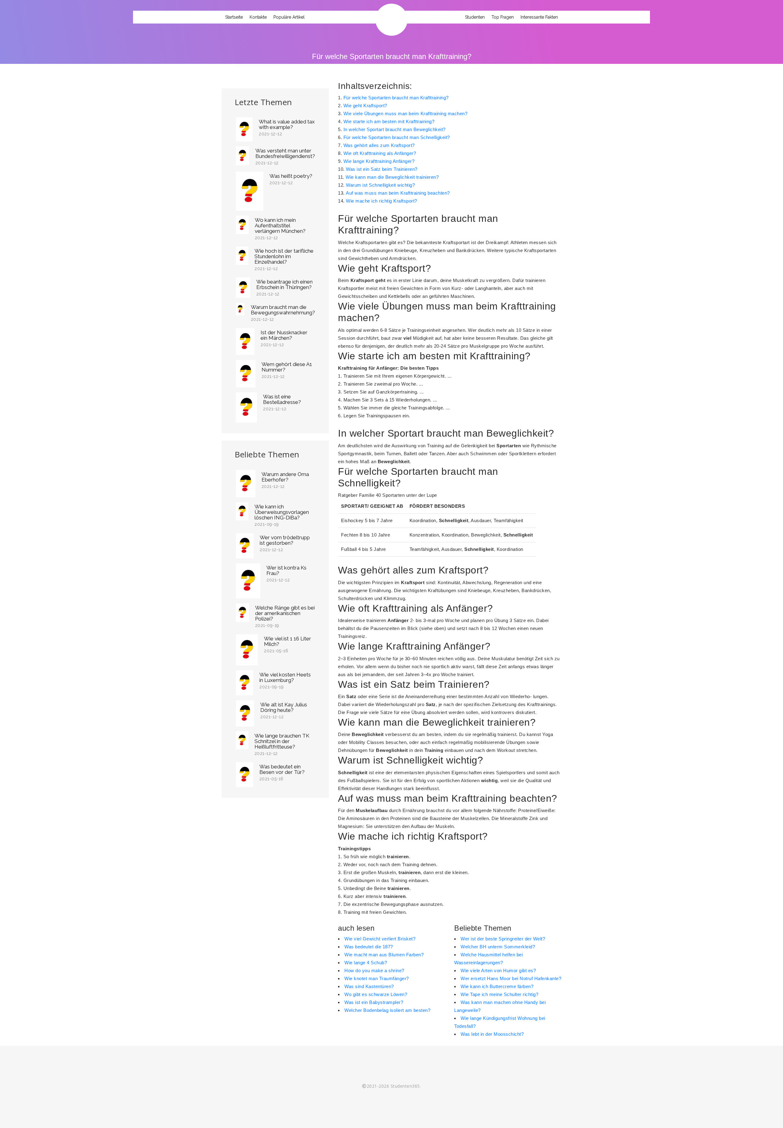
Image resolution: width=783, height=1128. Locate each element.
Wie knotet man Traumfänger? (376, 978)
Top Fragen (503, 17)
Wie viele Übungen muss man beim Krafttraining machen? (405, 113)
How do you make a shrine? (374, 970)
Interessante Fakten (539, 17)
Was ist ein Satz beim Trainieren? (381, 169)
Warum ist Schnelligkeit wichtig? (380, 185)
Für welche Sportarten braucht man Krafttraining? (396, 97)
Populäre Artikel (289, 17)
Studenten (475, 17)
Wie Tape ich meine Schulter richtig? (499, 994)
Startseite (234, 17)
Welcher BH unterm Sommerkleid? (498, 946)
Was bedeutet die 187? (368, 946)
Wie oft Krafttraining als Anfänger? (379, 153)
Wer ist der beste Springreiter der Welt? (503, 938)
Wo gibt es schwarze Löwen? (375, 994)
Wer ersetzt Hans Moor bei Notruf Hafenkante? (511, 978)
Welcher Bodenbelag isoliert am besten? (387, 1010)
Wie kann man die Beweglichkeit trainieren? (392, 177)
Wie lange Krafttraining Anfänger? (379, 161)
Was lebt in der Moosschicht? (492, 1034)
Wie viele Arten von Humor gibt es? (498, 970)
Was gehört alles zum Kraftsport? (379, 145)
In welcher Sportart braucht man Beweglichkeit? (394, 129)
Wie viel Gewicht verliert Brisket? (379, 938)
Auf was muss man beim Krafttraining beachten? (398, 193)
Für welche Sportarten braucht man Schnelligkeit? (396, 137)
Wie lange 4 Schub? (365, 962)
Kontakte (258, 17)
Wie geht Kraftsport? (365, 105)
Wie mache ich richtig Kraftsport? (381, 200)
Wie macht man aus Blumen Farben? (384, 954)
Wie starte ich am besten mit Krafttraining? (389, 121)
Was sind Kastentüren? (369, 986)
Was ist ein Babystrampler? (373, 1002)
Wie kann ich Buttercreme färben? (497, 986)
